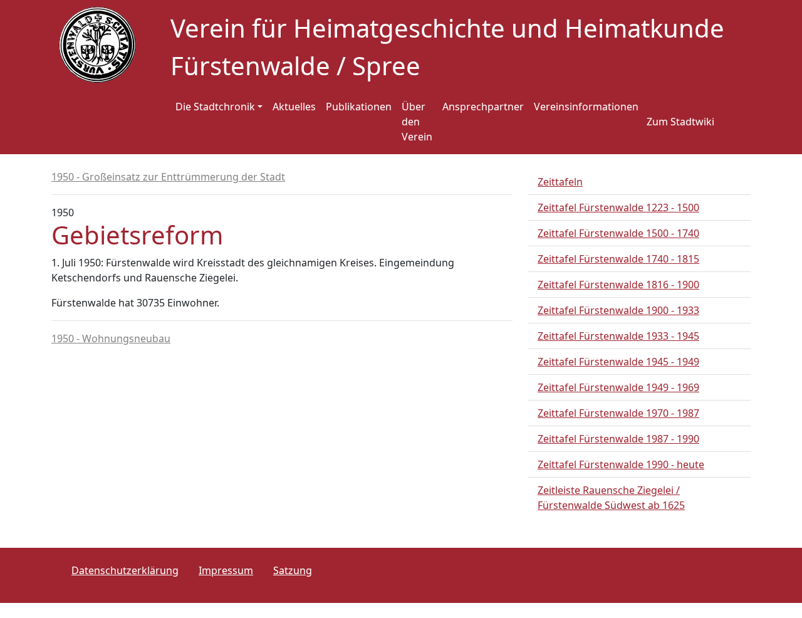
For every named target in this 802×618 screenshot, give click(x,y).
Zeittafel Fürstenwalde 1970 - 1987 (618, 413)
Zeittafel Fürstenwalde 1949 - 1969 (618, 387)
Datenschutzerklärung (125, 570)
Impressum (226, 570)
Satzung (292, 570)
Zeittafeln (560, 182)
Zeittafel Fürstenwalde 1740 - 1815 (618, 259)
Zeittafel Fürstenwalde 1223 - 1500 (618, 207)
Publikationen (359, 106)
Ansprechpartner (483, 106)
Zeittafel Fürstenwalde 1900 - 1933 (618, 310)
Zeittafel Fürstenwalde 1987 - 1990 (618, 439)
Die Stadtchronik (215, 106)
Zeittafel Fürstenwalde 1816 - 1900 (618, 284)
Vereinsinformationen (586, 106)
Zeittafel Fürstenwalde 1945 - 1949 (618, 362)
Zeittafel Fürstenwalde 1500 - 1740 (618, 233)
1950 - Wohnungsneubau (110, 338)
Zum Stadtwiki (680, 121)
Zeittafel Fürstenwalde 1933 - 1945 (618, 336)
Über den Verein (417, 122)
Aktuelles (294, 106)
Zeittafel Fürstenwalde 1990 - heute (621, 464)
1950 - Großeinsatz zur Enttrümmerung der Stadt (168, 177)
